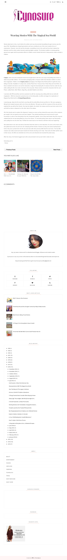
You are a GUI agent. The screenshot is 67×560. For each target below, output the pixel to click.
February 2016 (12, 435)
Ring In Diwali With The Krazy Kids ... (35, 174)
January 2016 (12, 437)
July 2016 (11, 380)
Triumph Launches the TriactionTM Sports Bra (20, 408)
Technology (9, 472)
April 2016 (11, 430)
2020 (9, 357)
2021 (9, 355)
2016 (9, 367)
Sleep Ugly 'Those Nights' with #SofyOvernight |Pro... (22, 398)
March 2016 (12, 432)
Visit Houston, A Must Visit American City (19, 383)
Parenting (9, 469)
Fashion (8, 463)
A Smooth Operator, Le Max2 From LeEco (19, 401)
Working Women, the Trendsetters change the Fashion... (23, 404)
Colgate (33, 32)
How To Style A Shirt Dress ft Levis (17, 420)
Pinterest (15, 285)
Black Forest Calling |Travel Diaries (21, 315)
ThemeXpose (38, 558)
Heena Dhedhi (38, 39)
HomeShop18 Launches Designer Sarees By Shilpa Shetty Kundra (29, 306)
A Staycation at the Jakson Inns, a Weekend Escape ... (22, 423)
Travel (8, 475)
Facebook (32, 278)
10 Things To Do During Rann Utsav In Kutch (23, 323)
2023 (9, 350)
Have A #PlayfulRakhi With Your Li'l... (9, 174)
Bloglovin (32, 285)
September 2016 (13, 376)
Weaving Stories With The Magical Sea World (20, 386)
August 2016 (12, 378)
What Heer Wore (10, 479)
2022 (9, 353)
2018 (9, 362)
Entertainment (10, 460)
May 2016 (11, 428)
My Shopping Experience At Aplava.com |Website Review (23, 411)
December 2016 (13, 369)
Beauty (8, 456)
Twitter (50, 278)
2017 (9, 364)
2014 (9, 441)
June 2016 (11, 425)
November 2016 (13, 371)
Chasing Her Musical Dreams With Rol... (22, 174)
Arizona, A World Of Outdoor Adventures (19, 392)
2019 (9, 360)
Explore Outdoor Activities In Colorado (18, 414)
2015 (9, 439)
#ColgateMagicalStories (24, 98)
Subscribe (50, 285)
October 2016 (12, 374)
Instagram (15, 278)
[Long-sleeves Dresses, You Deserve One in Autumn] (15, 541)
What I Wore (9, 482)
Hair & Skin (9, 466)
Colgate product (24, 81)
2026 (9, 348)
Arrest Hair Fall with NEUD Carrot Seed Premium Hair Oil (26, 331)
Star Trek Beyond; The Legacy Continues (19, 389)
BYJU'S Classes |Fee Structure (20, 298)
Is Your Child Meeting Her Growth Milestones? (20, 417)
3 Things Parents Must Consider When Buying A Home (22, 395)
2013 (9, 444)
